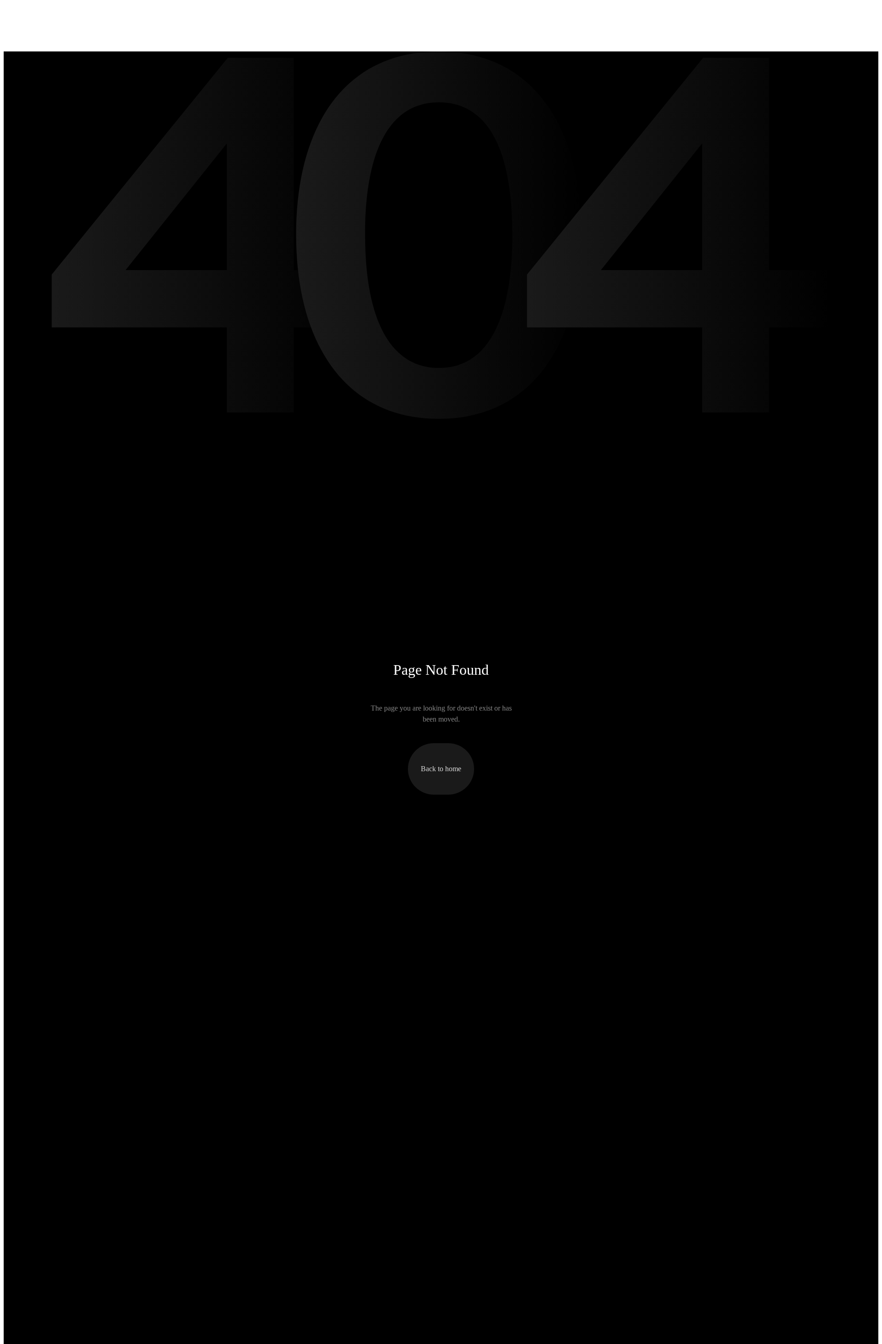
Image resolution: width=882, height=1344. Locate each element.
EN (801, 13)
